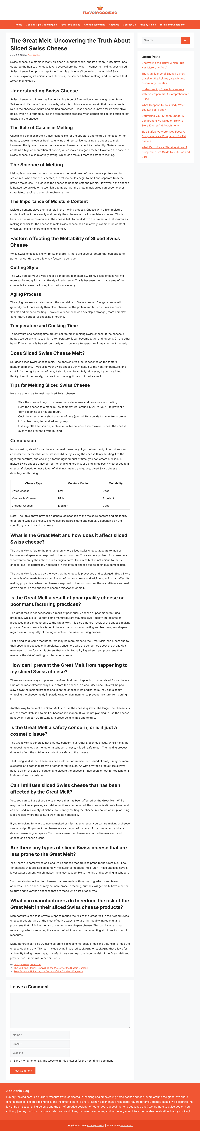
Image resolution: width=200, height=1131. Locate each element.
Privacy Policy (148, 24)
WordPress (126, 1125)
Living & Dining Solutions (27, 964)
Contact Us (129, 24)
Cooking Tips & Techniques (41, 24)
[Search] (185, 40)
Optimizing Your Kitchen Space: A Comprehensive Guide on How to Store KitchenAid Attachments (163, 120)
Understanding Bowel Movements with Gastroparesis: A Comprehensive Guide (165, 94)
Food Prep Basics (70, 24)
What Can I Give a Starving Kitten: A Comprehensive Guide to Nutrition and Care (166, 152)
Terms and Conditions (172, 24)
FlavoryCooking (96, 1125)
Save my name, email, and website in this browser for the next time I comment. (64, 1060)
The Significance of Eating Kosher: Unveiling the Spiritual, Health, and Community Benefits (163, 78)
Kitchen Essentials (94, 24)
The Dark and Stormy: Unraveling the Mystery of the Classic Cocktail (51, 968)
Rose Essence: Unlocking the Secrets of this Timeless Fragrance (48, 971)
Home (18, 24)
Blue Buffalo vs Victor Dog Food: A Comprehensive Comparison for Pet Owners (164, 136)
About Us (114, 24)
